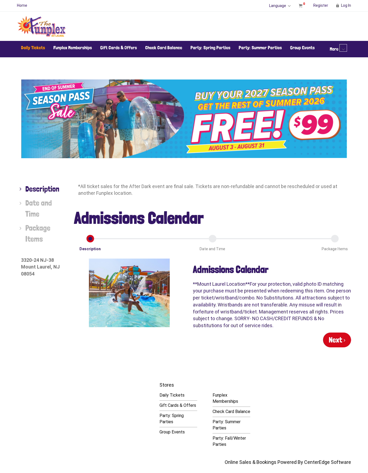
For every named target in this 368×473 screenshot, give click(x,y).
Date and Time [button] (212, 249)
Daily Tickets (33, 47)
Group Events (302, 47)
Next (336, 339)
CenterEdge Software (327, 462)
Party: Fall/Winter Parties (229, 441)
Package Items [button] (335, 249)
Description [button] (90, 249)
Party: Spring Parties (210, 47)
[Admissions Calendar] (129, 293)
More (334, 49)
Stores (166, 385)
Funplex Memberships (72, 47)
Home (22, 5)
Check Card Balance (163, 47)
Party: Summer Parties (260, 47)
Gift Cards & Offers (118, 47)
